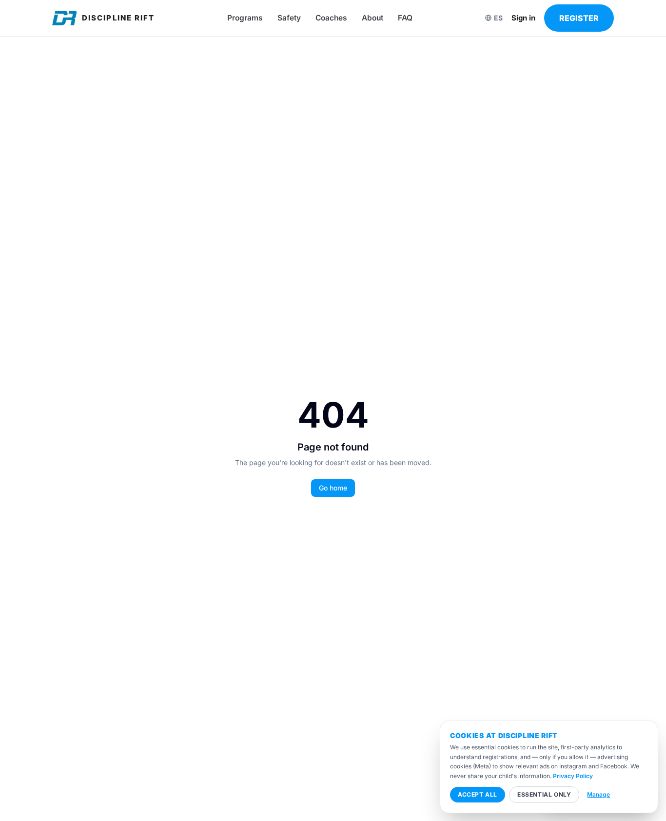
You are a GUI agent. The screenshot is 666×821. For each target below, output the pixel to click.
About (372, 17)
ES (498, 18)
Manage (598, 794)
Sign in (523, 17)
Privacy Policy (573, 776)
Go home (333, 488)
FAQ (405, 17)
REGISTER (579, 18)
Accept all (477, 794)
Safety (289, 17)
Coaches (331, 17)
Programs (245, 17)
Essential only (544, 794)
